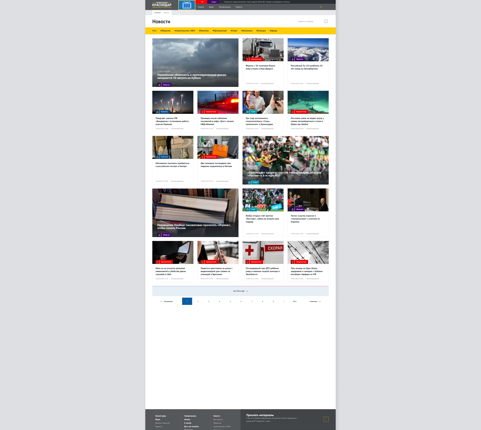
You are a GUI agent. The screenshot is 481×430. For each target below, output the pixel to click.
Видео (211, 7)
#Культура (261, 30)
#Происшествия (220, 30)
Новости (239, 7)
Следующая (313, 301)
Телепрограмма (225, 7)
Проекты (158, 426)
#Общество (165, 30)
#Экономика (246, 30)
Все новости (218, 419)
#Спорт (234, 30)
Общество (217, 423)
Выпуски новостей (162, 423)
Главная (201, 7)
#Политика (204, 30)
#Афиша (273, 30)
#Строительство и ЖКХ (185, 30)
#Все (154, 30)
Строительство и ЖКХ (221, 426)
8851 (295, 301)
